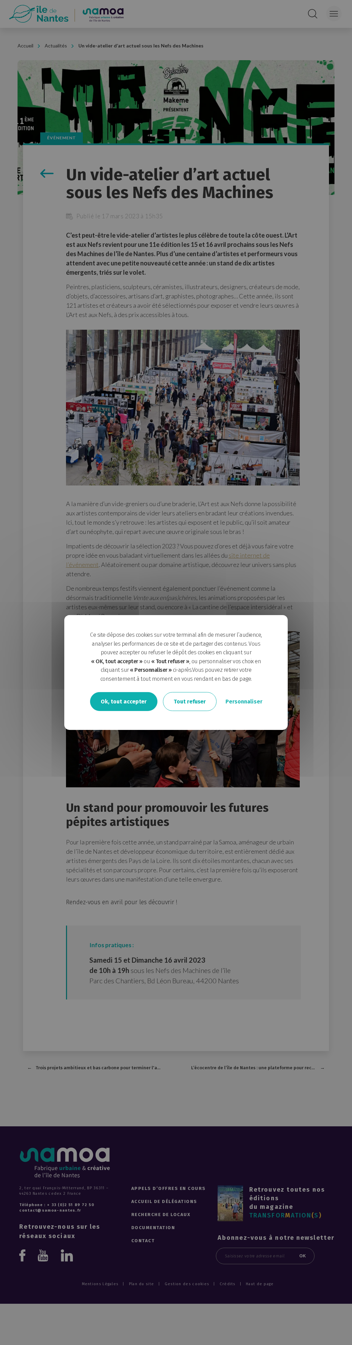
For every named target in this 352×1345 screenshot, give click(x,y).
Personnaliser (244, 701)
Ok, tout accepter (124, 701)
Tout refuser (190, 701)
